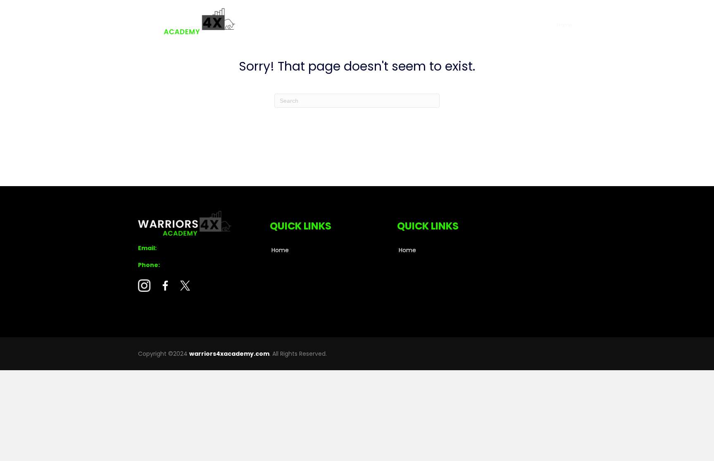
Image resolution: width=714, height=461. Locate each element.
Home (564, 24)
